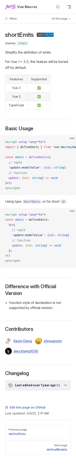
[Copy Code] (69, 142)
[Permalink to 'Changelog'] (2, 373)
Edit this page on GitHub (28, 407)
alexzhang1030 (26, 351)
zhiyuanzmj (53, 341)
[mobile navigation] (69, 7)
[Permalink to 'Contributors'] (2, 329)
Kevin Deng (23, 341)
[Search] (57, 7)
